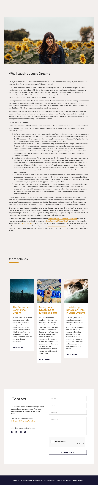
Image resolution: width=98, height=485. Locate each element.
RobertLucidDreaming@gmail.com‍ (23, 421)
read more (18, 347)
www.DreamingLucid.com (57, 226)
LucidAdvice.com (27, 223)
